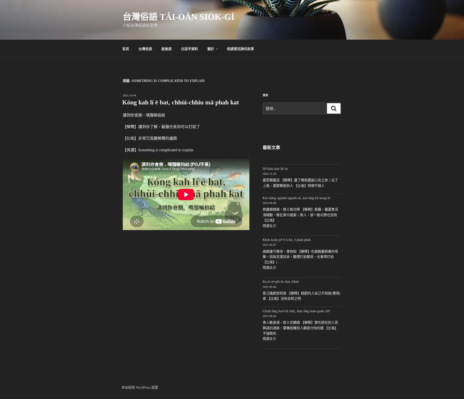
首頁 (125, 48)
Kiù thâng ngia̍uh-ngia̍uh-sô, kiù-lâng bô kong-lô (296, 198)
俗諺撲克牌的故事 (240, 48)
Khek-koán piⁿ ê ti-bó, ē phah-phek (287, 240)
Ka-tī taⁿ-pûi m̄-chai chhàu (281, 281)
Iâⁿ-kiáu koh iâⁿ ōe (275, 169)
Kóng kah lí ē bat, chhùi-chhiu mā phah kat (180, 102)
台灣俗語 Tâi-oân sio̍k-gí (178, 17)
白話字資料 (189, 48)
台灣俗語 (145, 48)
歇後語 (166, 48)
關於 (210, 48)
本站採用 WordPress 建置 (139, 387)
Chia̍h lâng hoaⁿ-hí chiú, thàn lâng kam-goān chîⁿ (296, 311)
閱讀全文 (269, 226)
